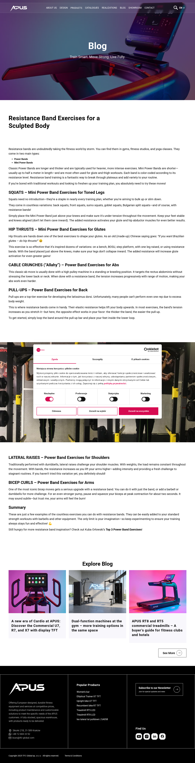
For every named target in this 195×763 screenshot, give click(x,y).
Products (76, 8)
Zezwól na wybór (97, 411)
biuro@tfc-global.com (23, 737)
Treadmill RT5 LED (86, 710)
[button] (76, 7)
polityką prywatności (115, 383)
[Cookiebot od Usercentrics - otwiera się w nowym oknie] (146, 350)
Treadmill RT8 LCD (86, 714)
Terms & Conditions (73, 756)
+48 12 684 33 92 (21, 734)
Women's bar (83, 692)
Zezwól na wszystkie (138, 411)
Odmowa (56, 411)
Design (64, 7)
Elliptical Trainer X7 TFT (89, 696)
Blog (123, 7)
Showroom (135, 7)
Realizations (109, 7)
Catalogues (92, 7)
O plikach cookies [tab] (140, 359)
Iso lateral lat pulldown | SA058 (92, 719)
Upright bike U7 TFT (87, 701)
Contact (149, 7)
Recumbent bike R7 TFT (89, 705)
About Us (51, 7)
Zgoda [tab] (55, 359)
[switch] (81, 399)
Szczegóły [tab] (97, 359)
